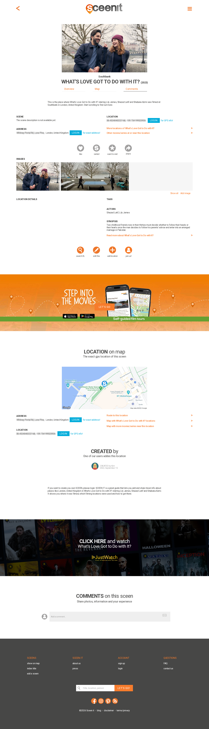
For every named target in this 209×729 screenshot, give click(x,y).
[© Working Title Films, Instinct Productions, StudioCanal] (37, 190)
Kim (113, 466)
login (120, 668)
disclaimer (109, 710)
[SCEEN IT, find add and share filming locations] (104, 15)
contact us (168, 668)
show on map (33, 663)
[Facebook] (94, 703)
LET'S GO (104, 306)
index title (31, 668)
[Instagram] (101, 703)
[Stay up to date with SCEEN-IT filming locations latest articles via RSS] (115, 703)
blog (99, 710)
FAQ (165, 663)
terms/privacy (123, 710)
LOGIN (76, 132)
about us (77, 663)
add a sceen (33, 673)
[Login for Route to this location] (104, 408)
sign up (121, 663)
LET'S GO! (124, 688)
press (75, 668)
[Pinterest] (108, 703)
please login (89, 488)
